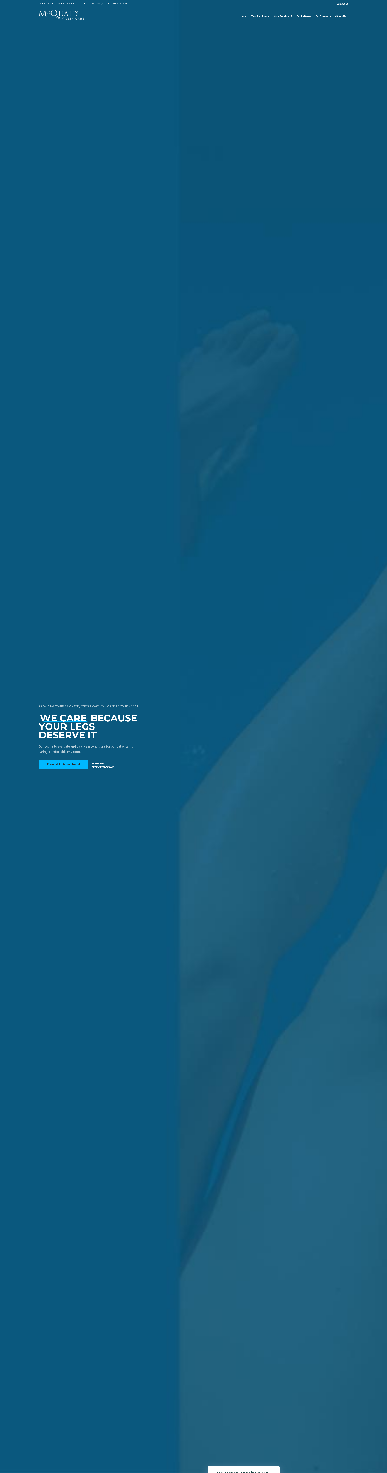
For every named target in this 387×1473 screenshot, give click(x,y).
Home (243, 16)
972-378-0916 (69, 3)
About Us (340, 16)
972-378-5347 (50, 3)
